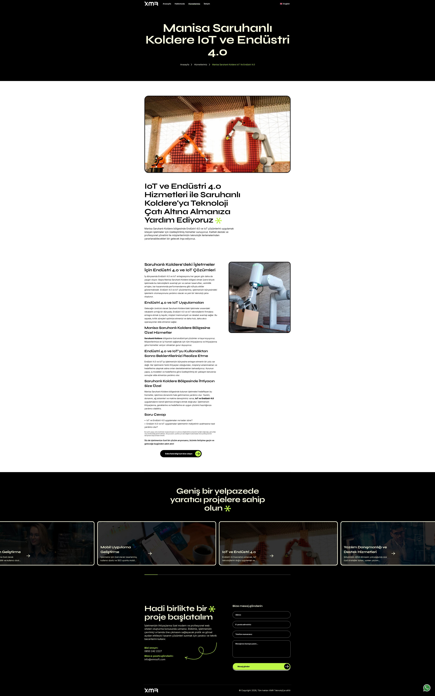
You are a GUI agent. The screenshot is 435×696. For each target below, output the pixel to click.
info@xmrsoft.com (154, 659)
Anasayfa (167, 4)
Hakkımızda (180, 4)
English (286, 4)
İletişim (207, 4)
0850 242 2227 (153, 651)
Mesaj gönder (244, 666)
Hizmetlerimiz (194, 4)
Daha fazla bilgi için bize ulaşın (178, 454)
